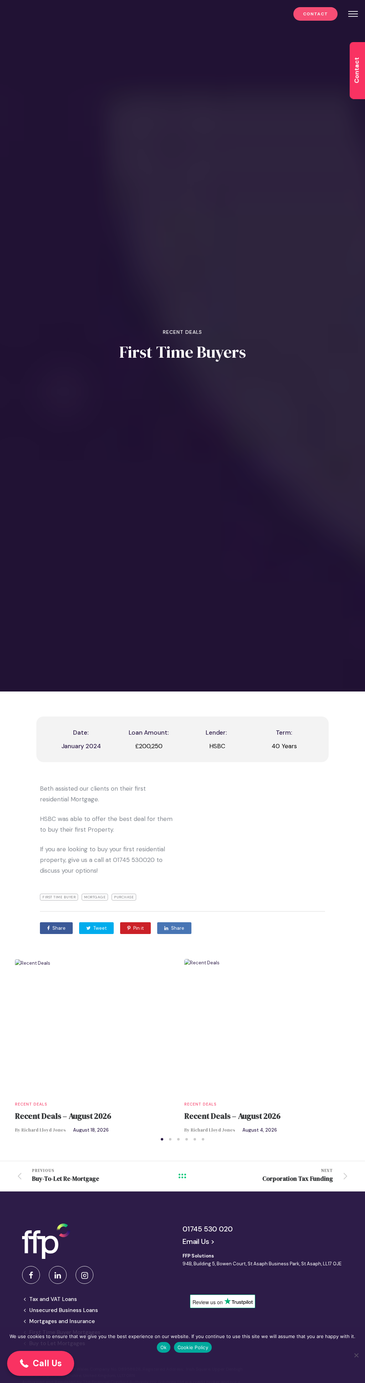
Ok (163, 1347)
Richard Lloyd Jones (43, 1130)
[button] (40, 1363)
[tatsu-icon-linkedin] (59, 1275)
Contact (315, 14)
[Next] (347, 1045)
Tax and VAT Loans (53, 1299)
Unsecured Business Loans (63, 1310)
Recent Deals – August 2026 (63, 1116)
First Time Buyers (182, 352)
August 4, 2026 (259, 1130)
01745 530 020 (207, 1229)
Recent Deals (182, 332)
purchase (124, 897)
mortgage (95, 897)
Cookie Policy (193, 1347)
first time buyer (59, 897)
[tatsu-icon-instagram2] (84, 1275)
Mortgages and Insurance (62, 1321)
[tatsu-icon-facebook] (32, 1275)
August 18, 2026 (91, 1130)
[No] (356, 1355)
